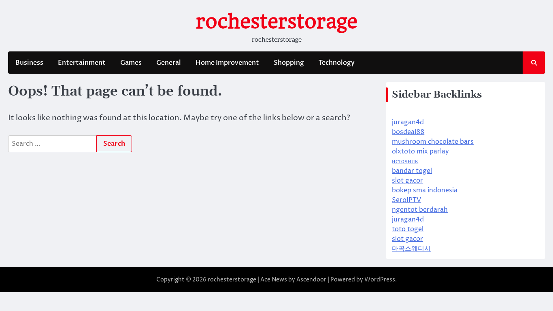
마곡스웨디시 (411, 248)
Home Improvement (227, 62)
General (168, 62)
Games (131, 62)
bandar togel (412, 170)
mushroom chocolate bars (433, 141)
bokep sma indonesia (424, 190)
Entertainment (82, 62)
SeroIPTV (406, 200)
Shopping (289, 62)
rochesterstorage (276, 21)
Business (29, 62)
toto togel (407, 229)
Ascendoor (311, 279)
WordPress (379, 279)
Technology (337, 62)
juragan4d (408, 122)
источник (405, 161)
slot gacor (407, 180)
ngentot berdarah (420, 209)
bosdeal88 (408, 132)
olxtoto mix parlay (420, 151)
